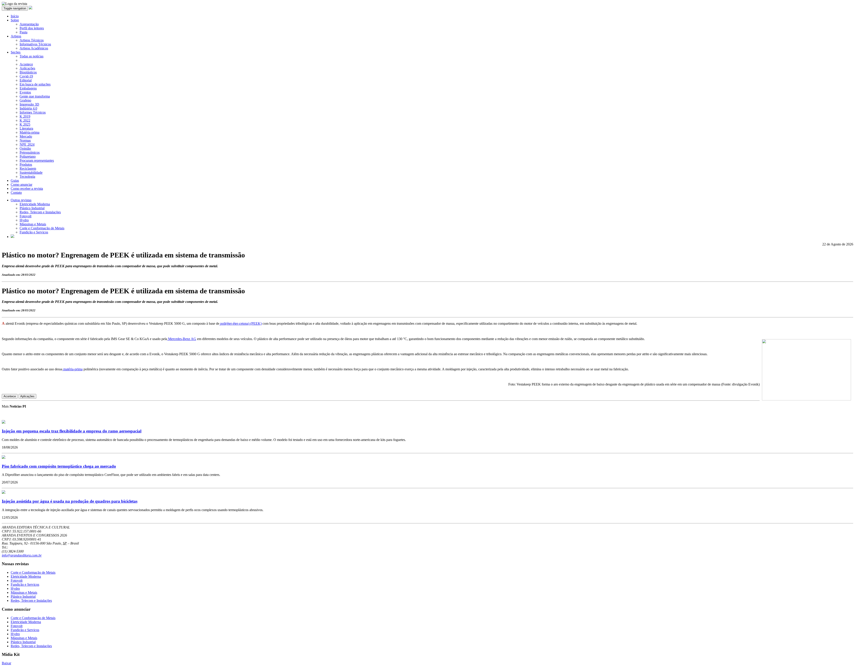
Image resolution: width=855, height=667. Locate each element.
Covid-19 (26, 76)
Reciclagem (28, 168)
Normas (25, 140)
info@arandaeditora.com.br (22, 555)
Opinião (25, 148)
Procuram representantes (37, 160)
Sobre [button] (15, 20)
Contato (16, 192)
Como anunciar (21, 184)
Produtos (26, 164)
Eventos (25, 92)
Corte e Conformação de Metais (42, 228)
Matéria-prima (29, 132)
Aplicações (27, 68)
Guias (15, 180)
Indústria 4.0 (28, 108)
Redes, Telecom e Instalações (40, 212)
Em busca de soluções (35, 84)
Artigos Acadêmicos (34, 48)
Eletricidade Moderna (35, 204)
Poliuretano (28, 156)
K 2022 (25, 120)
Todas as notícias (31, 56)
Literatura (26, 128)
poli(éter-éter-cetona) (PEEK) (240, 323)
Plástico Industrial (32, 208)
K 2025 (25, 124)
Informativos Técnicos (35, 44)
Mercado (26, 136)
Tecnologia (27, 176)
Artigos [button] (16, 36)
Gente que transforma (35, 96)
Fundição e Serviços (34, 232)
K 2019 (25, 116)
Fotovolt (25, 216)
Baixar (6, 663)
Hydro (24, 220)
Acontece (26, 64)
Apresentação (29, 24)
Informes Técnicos (33, 112)
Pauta (23, 32)
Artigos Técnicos (32, 40)
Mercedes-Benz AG (181, 339)
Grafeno (25, 100)
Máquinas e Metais (33, 224)
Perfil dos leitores (32, 28)
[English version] (12, 237)
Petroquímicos (30, 152)
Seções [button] (15, 52)
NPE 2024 (27, 144)
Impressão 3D (29, 104)
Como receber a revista (27, 188)
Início (15, 16)
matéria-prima (72, 369)
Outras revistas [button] (21, 200)
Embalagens (28, 88)
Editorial (26, 80)
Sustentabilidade (31, 172)
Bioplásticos (28, 72)
